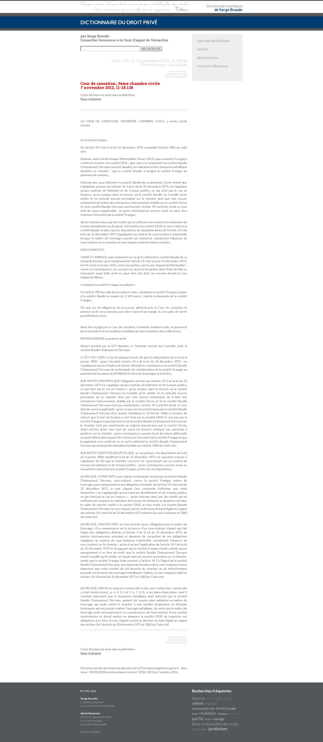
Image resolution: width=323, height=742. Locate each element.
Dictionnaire (216, 6)
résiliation (207, 713)
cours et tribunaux (212, 66)
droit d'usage (226, 708)
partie (198, 718)
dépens (198, 698)
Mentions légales (90, 731)
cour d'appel (199, 729)
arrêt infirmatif (219, 698)
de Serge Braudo (228, 9)
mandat (211, 703)
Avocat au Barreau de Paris (95, 716)
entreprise (223, 713)
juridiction (217, 728)
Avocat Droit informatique (176, 641)
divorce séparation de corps (215, 724)
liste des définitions (213, 41)
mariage (218, 719)
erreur (195, 713)
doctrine (234, 713)
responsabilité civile (203, 708)
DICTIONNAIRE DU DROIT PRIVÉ (118, 22)
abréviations (207, 57)
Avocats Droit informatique (176, 75)
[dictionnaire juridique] (134, 7)
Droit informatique (91, 720)
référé (197, 703)
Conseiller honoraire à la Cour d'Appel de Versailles (97, 702)
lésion (208, 719)
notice (202, 49)
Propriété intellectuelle (93, 724)
